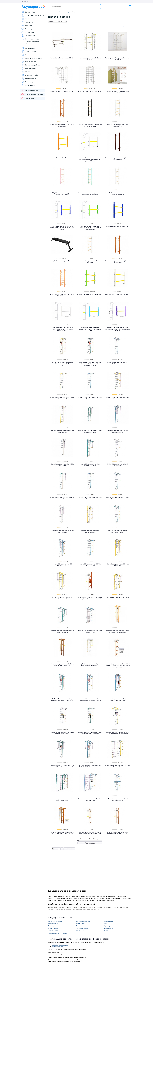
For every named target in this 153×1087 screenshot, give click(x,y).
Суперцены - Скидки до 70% (34, 94)
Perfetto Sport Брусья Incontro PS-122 (61, 58)
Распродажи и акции (31, 90)
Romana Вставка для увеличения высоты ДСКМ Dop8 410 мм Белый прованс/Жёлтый (89, 159)
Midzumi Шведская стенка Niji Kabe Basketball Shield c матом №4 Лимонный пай (62, 364)
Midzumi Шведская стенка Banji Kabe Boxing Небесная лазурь (117, 699)
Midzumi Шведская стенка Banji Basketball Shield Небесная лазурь (90, 699)
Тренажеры (51, 926)
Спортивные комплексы (33, 41)
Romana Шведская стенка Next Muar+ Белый (117, 92)
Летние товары (30, 85)
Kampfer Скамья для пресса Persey (62, 261)
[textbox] (74, 6)
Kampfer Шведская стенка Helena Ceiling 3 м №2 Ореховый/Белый (117, 832)
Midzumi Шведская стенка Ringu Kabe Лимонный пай (62, 398)
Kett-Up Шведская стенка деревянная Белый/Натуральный (117, 193)
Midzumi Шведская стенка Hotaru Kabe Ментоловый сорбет (62, 799)
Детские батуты (108, 921)
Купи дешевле (29, 98)
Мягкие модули (80, 923)
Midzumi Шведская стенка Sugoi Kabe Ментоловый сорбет (62, 631)
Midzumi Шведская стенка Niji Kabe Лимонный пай (118, 564)
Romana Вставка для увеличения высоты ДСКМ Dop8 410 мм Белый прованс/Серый (62, 329)
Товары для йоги (53, 928)
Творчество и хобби (31, 75)
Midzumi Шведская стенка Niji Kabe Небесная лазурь (90, 564)
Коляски (27, 19)
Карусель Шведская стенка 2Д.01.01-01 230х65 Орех (62, 125)
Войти (130, 8)
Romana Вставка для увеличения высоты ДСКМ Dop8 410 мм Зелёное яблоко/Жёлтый (90, 227)
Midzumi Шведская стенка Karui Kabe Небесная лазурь (117, 431)
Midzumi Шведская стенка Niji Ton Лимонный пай (62, 598)
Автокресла (29, 22)
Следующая (69, 849)
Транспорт (28, 25)
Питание (28, 55)
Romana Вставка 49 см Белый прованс (117, 294)
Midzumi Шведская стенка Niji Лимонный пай (89, 531)
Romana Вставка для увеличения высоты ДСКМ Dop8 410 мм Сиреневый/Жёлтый (117, 329)
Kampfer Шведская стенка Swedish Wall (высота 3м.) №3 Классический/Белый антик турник (117, 665)
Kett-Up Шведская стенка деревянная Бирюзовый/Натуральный (90, 193)
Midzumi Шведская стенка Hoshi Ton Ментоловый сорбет (117, 498)
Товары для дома (30, 82)
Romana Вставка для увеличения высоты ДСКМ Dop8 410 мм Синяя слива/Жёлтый (62, 227)
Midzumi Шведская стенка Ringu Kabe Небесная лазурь (90, 398)
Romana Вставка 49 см (57, 946)
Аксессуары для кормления (33, 58)
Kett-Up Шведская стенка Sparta (60, 945)
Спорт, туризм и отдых (32, 39)
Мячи (105, 923)
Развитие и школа (30, 78)
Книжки (27, 71)
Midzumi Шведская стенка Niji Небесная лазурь (62, 564)
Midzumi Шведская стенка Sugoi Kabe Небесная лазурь (90, 631)
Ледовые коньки (81, 930)
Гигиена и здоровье (31, 51)
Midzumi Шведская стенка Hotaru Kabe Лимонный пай (117, 766)
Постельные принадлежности (34, 15)
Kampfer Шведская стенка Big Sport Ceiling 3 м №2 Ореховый (62, 664)
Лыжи (106, 930)
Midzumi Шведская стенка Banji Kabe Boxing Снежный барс (62, 732)
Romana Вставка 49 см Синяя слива (117, 226)
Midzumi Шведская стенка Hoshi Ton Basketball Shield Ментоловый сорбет (62, 766)
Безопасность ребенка (32, 65)
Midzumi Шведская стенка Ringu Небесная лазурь (117, 363)
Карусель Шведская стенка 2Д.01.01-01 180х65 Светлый (62, 295)
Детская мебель (30, 12)
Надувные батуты (53, 923)
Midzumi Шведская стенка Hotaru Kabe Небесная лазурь (90, 799)
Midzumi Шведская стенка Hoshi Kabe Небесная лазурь (90, 498)
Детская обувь (29, 32)
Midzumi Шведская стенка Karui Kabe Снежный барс (62, 464)
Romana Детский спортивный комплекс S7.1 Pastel (117, 58)
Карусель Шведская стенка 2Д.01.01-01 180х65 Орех (117, 261)
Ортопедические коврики (111, 926)
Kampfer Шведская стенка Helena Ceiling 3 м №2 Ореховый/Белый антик (90, 832)
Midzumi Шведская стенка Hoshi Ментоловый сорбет (90, 464)
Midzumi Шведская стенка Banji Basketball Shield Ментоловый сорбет (62, 699)
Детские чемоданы (53, 930)
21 (61, 849)
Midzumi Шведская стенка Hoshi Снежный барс (117, 464)
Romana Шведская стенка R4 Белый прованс (90, 58)
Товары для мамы (30, 68)
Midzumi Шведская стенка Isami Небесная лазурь (118, 799)
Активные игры (108, 928)
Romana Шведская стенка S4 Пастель (89, 91)
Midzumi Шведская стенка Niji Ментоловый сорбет (117, 531)
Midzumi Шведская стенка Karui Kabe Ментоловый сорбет (90, 431)
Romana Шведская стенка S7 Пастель (61, 91)
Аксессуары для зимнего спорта (57, 933)
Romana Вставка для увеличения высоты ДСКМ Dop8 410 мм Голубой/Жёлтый (90, 329)
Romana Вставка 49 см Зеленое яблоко (89, 294)
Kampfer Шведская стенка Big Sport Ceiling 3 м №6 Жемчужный (90, 664)
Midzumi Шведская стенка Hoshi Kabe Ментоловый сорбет (62, 498)
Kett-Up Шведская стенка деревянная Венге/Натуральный (90, 125)
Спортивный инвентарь (33, 44)
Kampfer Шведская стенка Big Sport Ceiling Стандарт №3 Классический (62, 832)
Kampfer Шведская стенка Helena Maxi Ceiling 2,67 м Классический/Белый (90, 598)
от (52, 21)
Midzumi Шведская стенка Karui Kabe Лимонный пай (62, 431)
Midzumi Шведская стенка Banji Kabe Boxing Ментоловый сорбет (90, 732)
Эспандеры (79, 926)
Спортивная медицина (82, 928)
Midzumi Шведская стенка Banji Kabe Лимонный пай (117, 398)
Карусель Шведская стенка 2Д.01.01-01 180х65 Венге (117, 158)
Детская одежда (30, 29)
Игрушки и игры (30, 35)
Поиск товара (50, 6)
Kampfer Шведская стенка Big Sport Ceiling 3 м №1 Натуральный (117, 631)
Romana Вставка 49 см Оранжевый (62, 158)
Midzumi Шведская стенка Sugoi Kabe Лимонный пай (117, 598)
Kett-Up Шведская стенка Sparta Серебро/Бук (117, 125)
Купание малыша (30, 61)
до (59, 21)
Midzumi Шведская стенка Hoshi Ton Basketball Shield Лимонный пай (117, 732)
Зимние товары (30, 48)
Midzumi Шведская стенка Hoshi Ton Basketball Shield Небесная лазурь (90, 766)
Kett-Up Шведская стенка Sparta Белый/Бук (90, 261)
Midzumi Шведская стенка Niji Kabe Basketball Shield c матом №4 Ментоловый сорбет (90, 364)
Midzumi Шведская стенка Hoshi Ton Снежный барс (62, 531)
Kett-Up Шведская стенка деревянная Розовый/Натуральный (62, 193)
